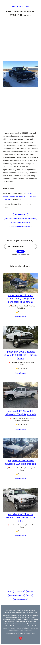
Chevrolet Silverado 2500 (20, 226)
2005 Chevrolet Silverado (14, 218)
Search (20, 251)
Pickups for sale (20, 7)
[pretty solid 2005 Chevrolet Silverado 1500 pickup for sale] (20, 457)
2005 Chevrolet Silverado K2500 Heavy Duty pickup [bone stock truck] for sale (20, 298)
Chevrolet (31, 218)
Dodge (29, 591)
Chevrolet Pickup (20, 599)
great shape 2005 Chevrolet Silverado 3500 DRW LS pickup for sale (20, 355)
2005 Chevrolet (20, 214)
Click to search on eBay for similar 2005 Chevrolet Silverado (19, 196)
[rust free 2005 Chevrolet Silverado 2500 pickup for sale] (20, 408)
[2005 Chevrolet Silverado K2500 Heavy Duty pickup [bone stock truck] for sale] (20, 292)
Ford (9, 591)
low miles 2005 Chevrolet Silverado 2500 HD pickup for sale (20, 517)
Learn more (28, 630)
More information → (21, 316)
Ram (28, 595)
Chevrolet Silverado (20, 222)
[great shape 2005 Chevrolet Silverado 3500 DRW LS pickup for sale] (20, 348)
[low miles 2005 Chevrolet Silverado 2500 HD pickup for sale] (20, 511)
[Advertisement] (20, 39)
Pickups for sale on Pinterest (27, 633)
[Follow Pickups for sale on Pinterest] (20, 639)
